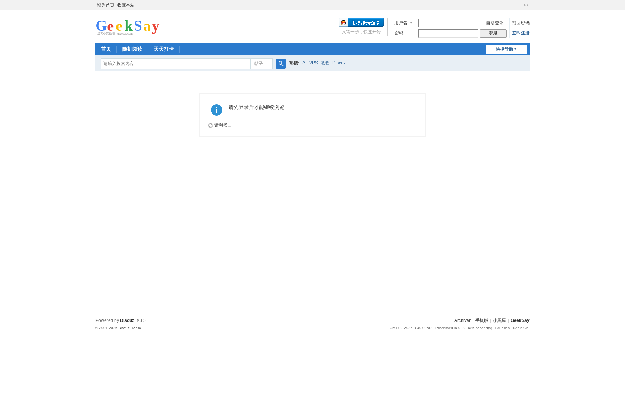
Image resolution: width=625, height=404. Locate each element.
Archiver (462, 320)
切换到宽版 (526, 5)
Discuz (339, 62)
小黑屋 (499, 320)
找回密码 (521, 22)
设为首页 (105, 5)
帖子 (258, 63)
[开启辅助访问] (519, 5)
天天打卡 (164, 49)
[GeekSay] (128, 26)
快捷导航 (504, 49)
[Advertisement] (312, 260)
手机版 (481, 320)
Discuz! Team (130, 328)
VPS (313, 62)
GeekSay (520, 320)
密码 (399, 32)
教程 (325, 62)
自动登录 (494, 22)
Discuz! (128, 320)
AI (304, 62)
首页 (106, 49)
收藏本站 (126, 5)
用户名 (400, 22)
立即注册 (521, 32)
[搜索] (281, 64)
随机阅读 (132, 49)
